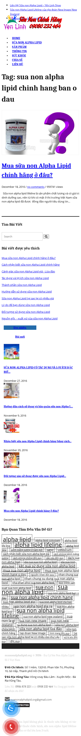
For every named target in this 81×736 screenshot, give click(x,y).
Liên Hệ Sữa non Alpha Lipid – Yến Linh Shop (35, 5)
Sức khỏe (19, 55)
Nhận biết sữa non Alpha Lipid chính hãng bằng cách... (37, 441)
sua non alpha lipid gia (19, 602)
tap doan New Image (32, 633)
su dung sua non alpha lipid (34, 625)
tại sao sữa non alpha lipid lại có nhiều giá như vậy (39, 635)
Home (16, 38)
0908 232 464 (45, 686)
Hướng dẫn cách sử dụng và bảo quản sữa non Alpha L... (38, 406)
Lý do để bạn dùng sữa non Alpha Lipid (26, 305)
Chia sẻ (17, 60)
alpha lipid (17, 539)
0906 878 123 (23, 686)
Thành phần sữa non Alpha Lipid (22, 285)
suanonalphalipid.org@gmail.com (31, 699)
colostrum (65, 550)
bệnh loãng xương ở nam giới (27, 549)
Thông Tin (19, 51)
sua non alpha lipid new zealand (43, 616)
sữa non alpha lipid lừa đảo (40, 628)
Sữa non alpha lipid (27, 42)
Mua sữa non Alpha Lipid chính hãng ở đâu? (29, 258)
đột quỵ (15, 641)
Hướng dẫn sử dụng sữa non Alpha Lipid (27, 291)
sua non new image (33, 621)
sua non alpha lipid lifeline (33, 613)
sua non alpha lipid (35, 589)
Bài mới (20, 336)
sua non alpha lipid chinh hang (42, 597)
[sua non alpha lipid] (32, 22)
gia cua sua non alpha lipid (40, 562)
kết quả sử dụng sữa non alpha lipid (47, 565)
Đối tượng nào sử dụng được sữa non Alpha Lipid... (35, 476)
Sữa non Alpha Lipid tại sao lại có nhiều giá (28, 298)
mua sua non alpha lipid (21, 570)
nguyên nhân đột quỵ (42, 574)
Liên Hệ (17, 64)
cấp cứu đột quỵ (55, 558)
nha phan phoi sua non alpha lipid (33, 582)
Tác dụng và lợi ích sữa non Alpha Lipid (25, 278)
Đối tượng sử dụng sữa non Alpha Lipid (26, 312)
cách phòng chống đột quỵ (27, 558)
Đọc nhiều (20, 327)
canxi (50, 550)
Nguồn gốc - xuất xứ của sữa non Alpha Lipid (30, 318)
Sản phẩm (19, 47)
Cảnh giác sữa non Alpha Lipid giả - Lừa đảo (28, 271)
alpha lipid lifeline (38, 544)
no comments (35, 187)
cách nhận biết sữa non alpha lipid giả (26, 554)
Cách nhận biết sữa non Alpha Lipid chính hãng (31, 264)
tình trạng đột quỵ (60, 633)
